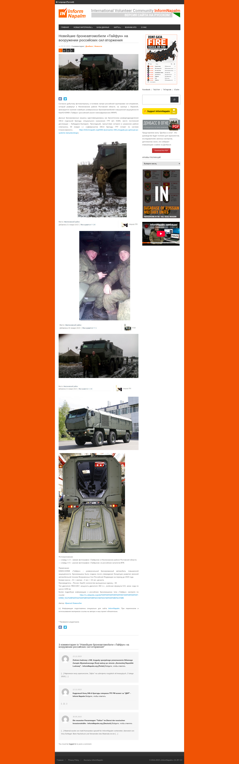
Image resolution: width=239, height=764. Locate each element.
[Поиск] (174, 100)
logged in (73, 744)
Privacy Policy (73, 760)
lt (71, 51)
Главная (65, 27)
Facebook (146, 90)
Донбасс (89, 46)
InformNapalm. (114, 608)
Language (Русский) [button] (66, 2)
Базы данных (103, 27)
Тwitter (156, 90)
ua (68, 51)
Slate (176, 90)
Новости (98, 46)
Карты (117, 27)
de (64, 51)
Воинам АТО (130, 27)
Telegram (167, 90)
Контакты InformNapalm (93, 760)
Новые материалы (82, 27)
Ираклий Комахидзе (73, 603)
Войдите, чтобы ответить (115, 666)
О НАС (144, 27)
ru (60, 51)
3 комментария (78, 46)
